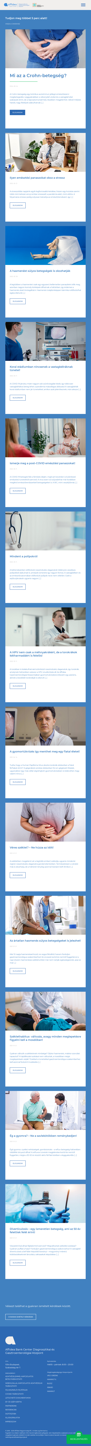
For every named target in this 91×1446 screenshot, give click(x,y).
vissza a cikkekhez (12, 24)
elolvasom (17, 112)
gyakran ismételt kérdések (20, 1317)
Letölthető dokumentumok (18, 1398)
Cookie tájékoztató (14, 1394)
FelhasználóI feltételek (16, 1390)
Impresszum (10, 1422)
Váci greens (52, 1376)
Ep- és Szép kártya (13, 1402)
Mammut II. (51, 1379)
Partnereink (11, 1406)
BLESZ (49, 1383)
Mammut (51, 1391)
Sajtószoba (10, 1414)
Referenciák (11, 1410)
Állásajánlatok (12, 1418)
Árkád (50, 1387)
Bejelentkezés (78, 1439)
